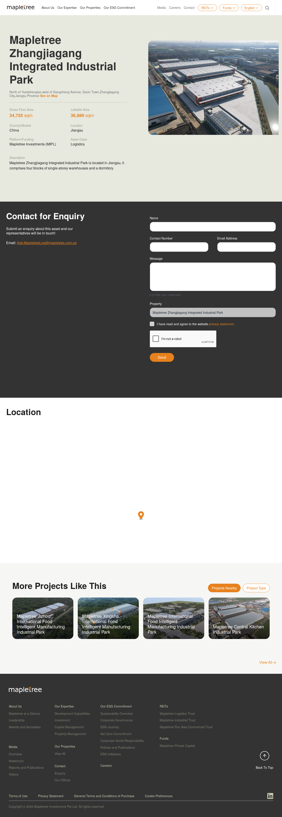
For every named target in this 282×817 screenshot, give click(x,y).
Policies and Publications (117, 747)
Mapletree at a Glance (24, 713)
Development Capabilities (72, 713)
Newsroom (16, 761)
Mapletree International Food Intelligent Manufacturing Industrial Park (171, 624)
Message (156, 258)
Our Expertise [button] (67, 7)
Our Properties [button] (90, 7)
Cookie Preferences (159, 796)
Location (77, 125)
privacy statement (221, 324)
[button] (141, 515)
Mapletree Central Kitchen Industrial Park (238, 629)
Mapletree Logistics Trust (177, 713)
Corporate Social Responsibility (122, 740)
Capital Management (69, 727)
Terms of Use (18, 796)
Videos (13, 774)
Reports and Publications (26, 767)
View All (266, 662)
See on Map (49, 95)
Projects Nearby (224, 587)
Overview (15, 754)
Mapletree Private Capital (177, 745)
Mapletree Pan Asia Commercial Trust (186, 727)
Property (156, 303)
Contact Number (161, 238)
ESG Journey (109, 727)
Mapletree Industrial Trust (177, 720)
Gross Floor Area (21, 109)
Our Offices (62, 780)
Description (17, 157)
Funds (227, 8)
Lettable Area (80, 109)
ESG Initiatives (110, 754)
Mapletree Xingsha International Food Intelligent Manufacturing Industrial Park (106, 624)
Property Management (70, 734)
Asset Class (79, 139)
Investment (62, 720)
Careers (174, 7)
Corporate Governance (116, 720)
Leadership (16, 720)
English (250, 8)
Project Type (256, 587)
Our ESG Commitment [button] (119, 7)
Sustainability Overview (116, 713)
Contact (189, 7)
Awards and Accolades (25, 727)
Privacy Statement (50, 796)
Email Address (227, 238)
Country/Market (20, 125)
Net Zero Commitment (116, 734)
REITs (205, 8)
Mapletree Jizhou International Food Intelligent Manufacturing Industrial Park (41, 624)
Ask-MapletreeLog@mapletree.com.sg (47, 242)
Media (161, 7)
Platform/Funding (21, 139)
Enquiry (60, 773)
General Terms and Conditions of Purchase (104, 796)
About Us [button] (47, 7)
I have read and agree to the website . (196, 324)
